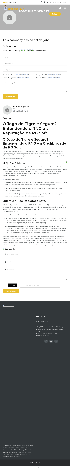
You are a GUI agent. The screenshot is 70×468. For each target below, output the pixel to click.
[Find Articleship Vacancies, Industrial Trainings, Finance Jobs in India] (14, 8)
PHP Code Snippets (27, 467)
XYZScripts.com (44, 467)
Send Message (11, 291)
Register (64, 2)
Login (56, 2)
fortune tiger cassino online (18, 242)
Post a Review (10, 96)
